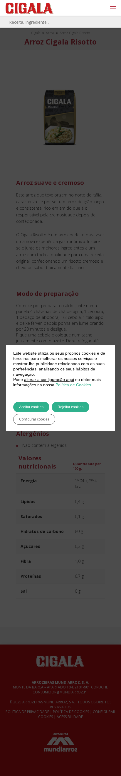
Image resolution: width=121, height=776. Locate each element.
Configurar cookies (34, 419)
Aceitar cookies (31, 407)
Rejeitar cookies (70, 407)
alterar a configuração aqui (49, 379)
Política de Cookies (73, 384)
